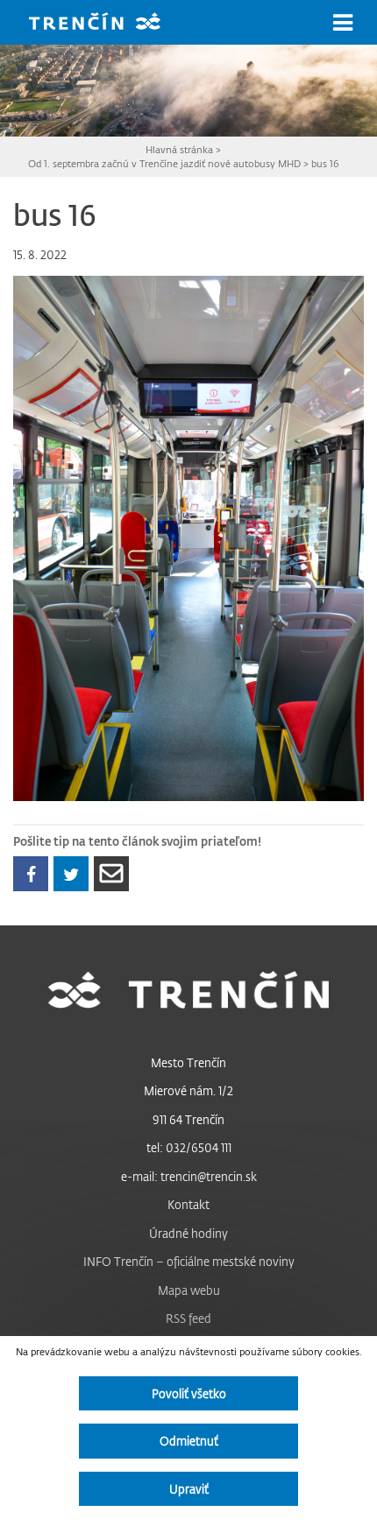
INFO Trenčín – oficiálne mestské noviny (189, 1261)
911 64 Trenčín (188, 1119)
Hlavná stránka (179, 149)
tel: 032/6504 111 (188, 1147)
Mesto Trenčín (188, 1062)
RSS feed (188, 1318)
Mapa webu (189, 1290)
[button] (342, 22)
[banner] (108, 23)
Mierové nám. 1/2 (188, 1090)
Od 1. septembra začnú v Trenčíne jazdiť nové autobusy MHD (164, 163)
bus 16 (324, 163)
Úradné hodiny (188, 1233)
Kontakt (188, 1204)
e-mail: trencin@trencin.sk (189, 1176)
